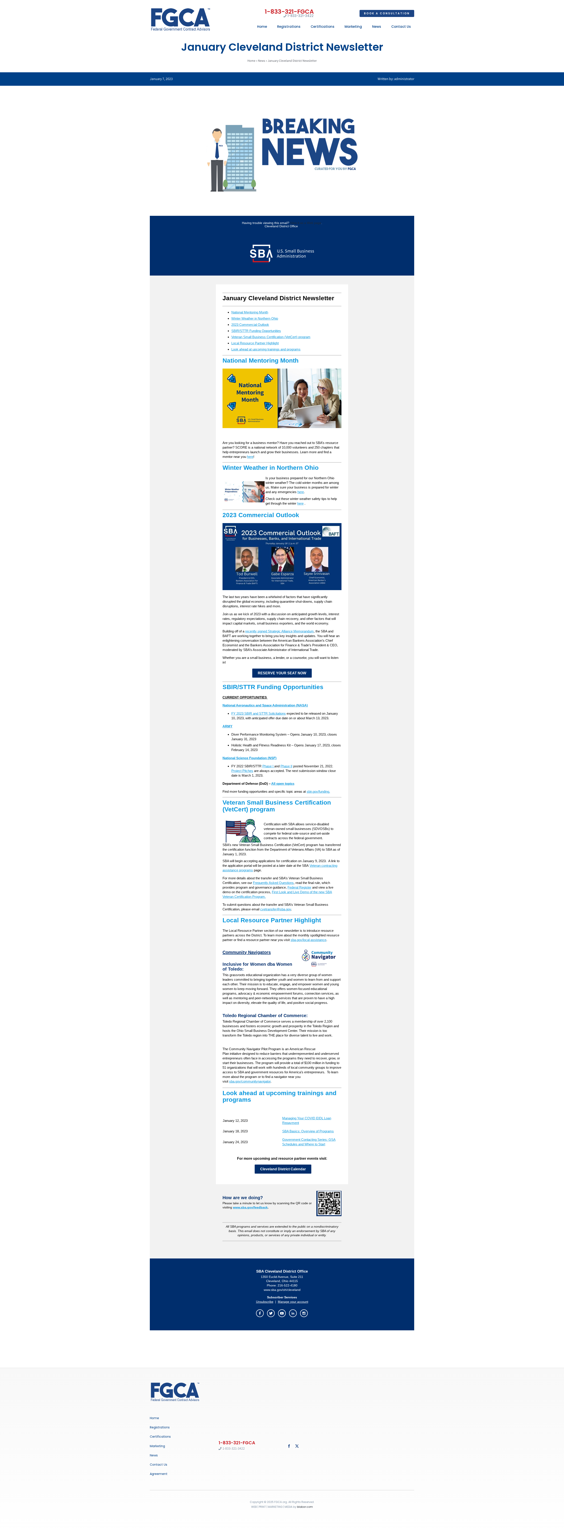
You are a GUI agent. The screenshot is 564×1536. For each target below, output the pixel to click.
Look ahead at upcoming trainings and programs (266, 349)
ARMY (227, 726)
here (250, 457)
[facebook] (289, 1446)
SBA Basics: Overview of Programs (308, 1131)
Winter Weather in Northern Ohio (254, 318)
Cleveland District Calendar (283, 1169)
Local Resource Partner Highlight (255, 343)
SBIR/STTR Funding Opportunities (256, 331)
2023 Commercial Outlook (250, 324)
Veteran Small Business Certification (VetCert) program (270, 337)
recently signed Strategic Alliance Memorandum (279, 631)
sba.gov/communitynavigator (250, 1081)
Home (251, 61)
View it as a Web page (305, 223)
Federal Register (299, 887)
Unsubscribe (264, 1301)
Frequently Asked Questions (273, 883)
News (261, 61)
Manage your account (293, 1301)
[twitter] (297, 1446)
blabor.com (305, 1507)
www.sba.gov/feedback (250, 1207)
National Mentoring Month (249, 312)
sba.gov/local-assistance (308, 940)
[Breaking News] (175, 1383)
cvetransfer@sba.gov (275, 909)
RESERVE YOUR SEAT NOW (282, 673)
